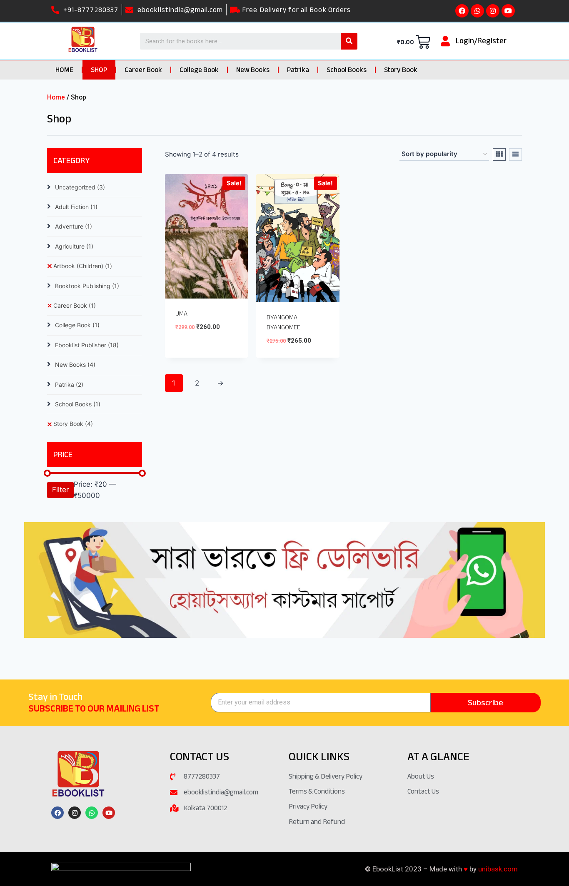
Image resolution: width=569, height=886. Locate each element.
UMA (181, 313)
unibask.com (498, 869)
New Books (253, 69)
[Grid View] (499, 154)
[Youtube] (508, 10)
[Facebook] (462, 10)
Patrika (298, 69)
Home (56, 97)
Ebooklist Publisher (87, 344)
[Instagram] (492, 10)
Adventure (73, 226)
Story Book (400, 69)
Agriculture (74, 246)
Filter (60, 489)
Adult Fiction (76, 206)
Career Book (143, 69)
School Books (347, 69)
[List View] (515, 154)
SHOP (99, 69)
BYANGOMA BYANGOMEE (283, 322)
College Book (199, 69)
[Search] (349, 41)
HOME (64, 69)
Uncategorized (80, 187)
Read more (192, 351)
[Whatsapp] (477, 10)
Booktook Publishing (87, 285)
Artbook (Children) (82, 265)
